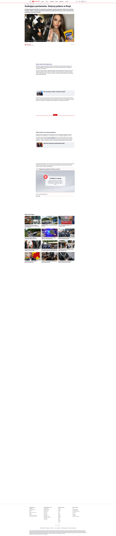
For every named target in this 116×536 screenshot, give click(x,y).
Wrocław (59, 510)
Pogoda (56, 1)
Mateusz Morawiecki (46, 509)
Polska (42, 1)
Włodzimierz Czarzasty (46, 516)
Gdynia (59, 518)
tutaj (46, 534)
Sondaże (30, 514)
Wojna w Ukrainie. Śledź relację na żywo (44, 64)
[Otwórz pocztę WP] (76, 1)
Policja (30, 511)
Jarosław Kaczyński (46, 508)
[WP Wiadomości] (36, 1)
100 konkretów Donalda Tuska (33, 516)
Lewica (73, 513)
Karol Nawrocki (46, 519)
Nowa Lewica (74, 514)
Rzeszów (59, 521)
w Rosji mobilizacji (51, 137)
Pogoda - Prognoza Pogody (32, 512)
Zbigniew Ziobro (46, 511)
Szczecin (59, 513)
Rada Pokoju (30, 510)
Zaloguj (83, 1)
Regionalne (61, 1)
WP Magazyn (31, 508)
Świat (47, 1)
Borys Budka (45, 515)
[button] (79, 1)
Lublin (59, 522)
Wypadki (30, 513)
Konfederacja (74, 512)
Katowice (59, 520)
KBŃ (29, 44)
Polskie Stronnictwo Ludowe (76, 511)
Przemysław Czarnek (46, 510)
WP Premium (52, 1)
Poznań (59, 514)
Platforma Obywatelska (75, 510)
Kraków (59, 511)
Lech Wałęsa (45, 518)
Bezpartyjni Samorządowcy (76, 516)
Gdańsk (59, 515)
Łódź (58, 512)
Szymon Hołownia (46, 514)
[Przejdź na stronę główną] (30, 2)
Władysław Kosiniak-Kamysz (47, 517)
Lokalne (59, 508)
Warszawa (59, 509)
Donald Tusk (45, 513)
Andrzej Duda (45, 512)
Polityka (66, 1)
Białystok (59, 517)
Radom (59, 519)
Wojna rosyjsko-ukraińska (32, 509)
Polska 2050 (74, 515)
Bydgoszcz (59, 516)
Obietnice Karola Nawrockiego (33, 515)
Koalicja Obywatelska (75, 509)
